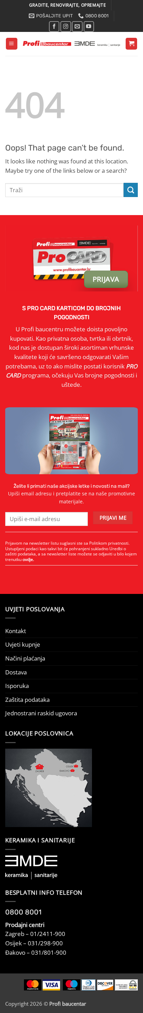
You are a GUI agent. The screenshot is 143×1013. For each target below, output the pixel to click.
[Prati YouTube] (89, 26)
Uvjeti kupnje (22, 644)
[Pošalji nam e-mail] (77, 26)
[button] (11, 44)
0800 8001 (23, 912)
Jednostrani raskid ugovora (41, 713)
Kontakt (15, 631)
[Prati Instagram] (65, 26)
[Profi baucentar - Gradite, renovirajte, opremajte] (71, 44)
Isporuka (17, 686)
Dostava (16, 672)
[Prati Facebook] (54, 26)
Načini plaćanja (25, 658)
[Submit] (131, 190)
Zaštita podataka (27, 700)
